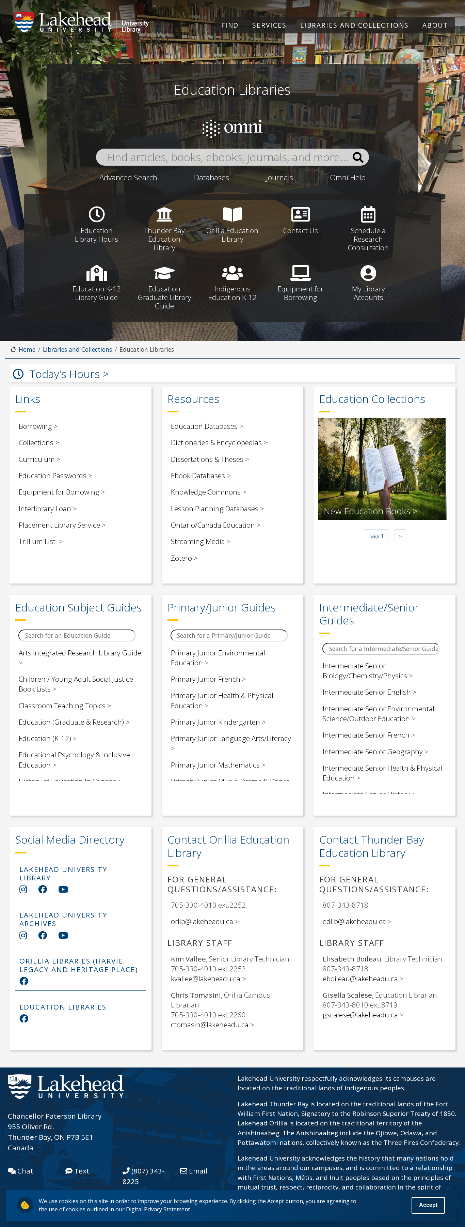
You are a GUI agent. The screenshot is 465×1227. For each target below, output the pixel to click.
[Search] (358, 158)
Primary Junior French (205, 679)
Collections (36, 442)
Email (197, 1171)
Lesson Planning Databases (214, 508)
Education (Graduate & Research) (71, 722)
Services (269, 25)
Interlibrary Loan (45, 508)
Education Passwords (52, 475)
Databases (211, 177)
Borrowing (35, 426)
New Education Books (367, 511)
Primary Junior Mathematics (215, 765)
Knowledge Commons (206, 492)
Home (27, 349)
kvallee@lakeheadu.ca (205, 978)
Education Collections (372, 398)
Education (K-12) (45, 738)
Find (230, 25)
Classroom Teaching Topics (62, 705)
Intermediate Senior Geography (373, 751)
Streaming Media (198, 541)
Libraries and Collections (354, 25)
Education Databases (204, 426)
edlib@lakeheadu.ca (354, 921)
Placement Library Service (59, 525)
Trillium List (38, 541)
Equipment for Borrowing (59, 492)
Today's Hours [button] (64, 373)
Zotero (181, 558)
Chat (24, 1171)
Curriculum (37, 459)
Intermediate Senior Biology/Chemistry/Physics (365, 670)
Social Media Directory (70, 839)
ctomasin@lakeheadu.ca (209, 1024)
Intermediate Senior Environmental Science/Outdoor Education (378, 713)
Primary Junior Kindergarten (215, 722)
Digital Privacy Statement (158, 1209)
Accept (428, 1205)
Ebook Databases (198, 475)
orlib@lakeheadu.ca (202, 921)
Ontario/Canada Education (213, 525)
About (435, 25)
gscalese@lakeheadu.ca (360, 1014)
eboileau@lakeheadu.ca (360, 978)
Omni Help (348, 177)
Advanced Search (128, 177)
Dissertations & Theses (207, 459)
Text (81, 1171)
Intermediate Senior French (366, 735)
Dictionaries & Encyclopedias (216, 442)
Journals (279, 177)
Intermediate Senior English (367, 692)
